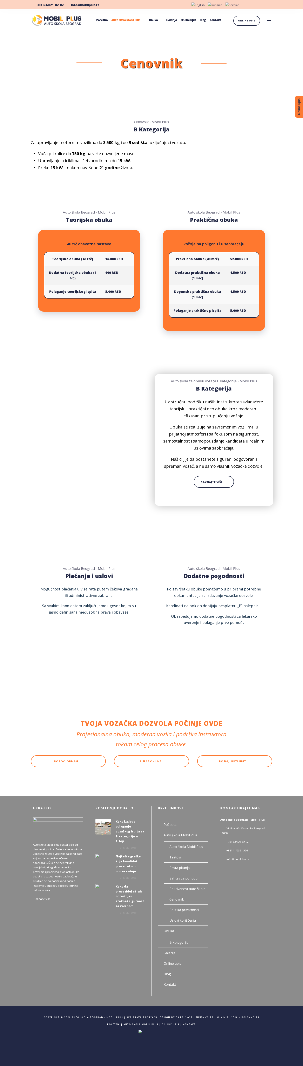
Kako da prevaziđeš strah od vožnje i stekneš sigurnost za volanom (130, 896)
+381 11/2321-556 (237, 850)
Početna (102, 20)
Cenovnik (176, 899)
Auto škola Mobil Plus (125, 20)
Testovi (175, 857)
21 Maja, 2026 (128, 847)
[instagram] (271, 5)
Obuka (153, 20)
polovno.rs (250, 1017)
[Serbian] (232, 5)
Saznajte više (42, 899)
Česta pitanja (179, 867)
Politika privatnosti (184, 910)
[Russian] (215, 5)
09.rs (180, 1017)
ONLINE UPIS (246, 20)
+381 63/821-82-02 (238, 842)
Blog (203, 20)
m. (218, 1017)
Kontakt (215, 20)
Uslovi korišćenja (182, 920)
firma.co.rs (205, 1017)
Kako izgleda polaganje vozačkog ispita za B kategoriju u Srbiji (130, 831)
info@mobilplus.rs (238, 859)
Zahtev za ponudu (183, 878)
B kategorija (178, 942)
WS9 (190, 1017)
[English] (198, 5)
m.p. (226, 1017)
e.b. (235, 1017)
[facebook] (256, 5)
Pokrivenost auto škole (187, 889)
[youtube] (263, 5)
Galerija (171, 20)
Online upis (188, 20)
